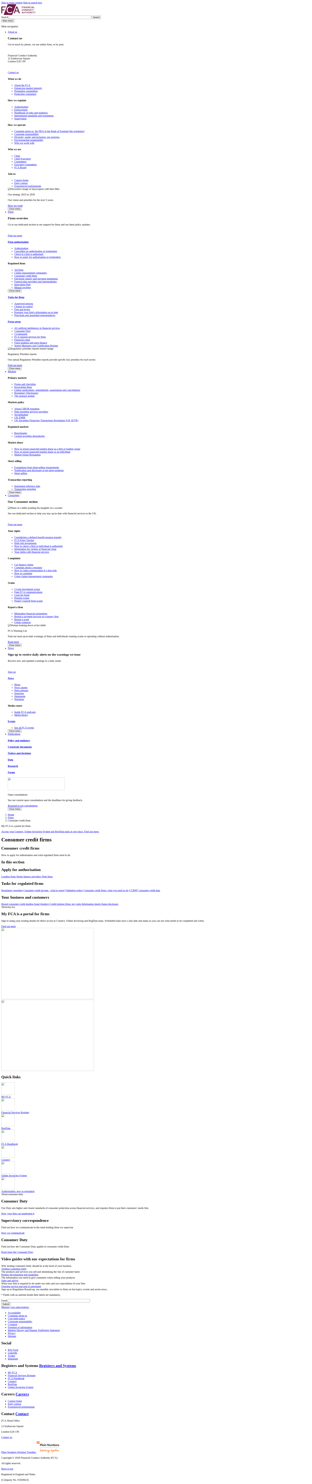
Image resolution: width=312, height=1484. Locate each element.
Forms (11, 772)
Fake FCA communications (28, 592)
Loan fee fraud (21, 595)
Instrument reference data (27, 486)
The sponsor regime (24, 396)
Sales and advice (9, 1280)
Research (13, 766)
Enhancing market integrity (28, 88)
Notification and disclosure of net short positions (39, 470)
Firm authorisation (18, 242)
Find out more (15, 235)
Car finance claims (23, 564)
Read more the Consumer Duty (17, 1252)
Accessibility (14, 1312)
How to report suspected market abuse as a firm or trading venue (47, 449)
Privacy (12, 1333)
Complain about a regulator (28, 567)
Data (10, 759)
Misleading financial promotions (30, 613)
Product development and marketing (19, 1274)
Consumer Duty (22, 331)
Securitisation (21, 414)
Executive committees (25, 164)
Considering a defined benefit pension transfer (37, 537)
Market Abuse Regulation (27, 454)
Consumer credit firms (25, 275)
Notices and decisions (19, 753)
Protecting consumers (25, 94)
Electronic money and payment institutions (36, 278)
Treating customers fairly (14, 1268)
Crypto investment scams (27, 589)
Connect (12, 1381)
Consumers (13, 495)
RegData (12, 1384)
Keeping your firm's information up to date (36, 312)
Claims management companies (30, 272)
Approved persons (23, 303)
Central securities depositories (29, 436)
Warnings (19, 699)
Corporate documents (20, 746)
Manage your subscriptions (15, 1307)
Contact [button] (22, 1414)
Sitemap (12, 1336)
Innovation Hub (22, 284)
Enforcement (20, 109)
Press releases (21, 690)
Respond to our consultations (23, 805)
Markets (12, 371)
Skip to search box (32, 2)
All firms (18, 270)
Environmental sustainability (28, 140)
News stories (20, 687)
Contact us (13, 72)
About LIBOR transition (26, 408)
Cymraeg (12, 1324)
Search (5, 17)
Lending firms (8, 876)
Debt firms (47, 876)
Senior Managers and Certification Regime (36, 345)
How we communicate (13, 1233)
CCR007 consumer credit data (144, 890)
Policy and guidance (19, 740)
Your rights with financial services (31, 552)
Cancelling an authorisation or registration (35, 251)
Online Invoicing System (20, 1387)
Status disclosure (109, 904)
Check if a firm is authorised (28, 254)
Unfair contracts (22, 622)
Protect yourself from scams (28, 601)
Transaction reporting (25, 489)
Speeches (19, 693)
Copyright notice (16, 1318)
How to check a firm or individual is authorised (38, 546)
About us (12, 32)
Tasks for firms (16, 297)
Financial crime (22, 339)
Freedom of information (20, 1327)
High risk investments (25, 543)
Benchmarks (20, 433)
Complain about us (17, 1315)
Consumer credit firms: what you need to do (105, 890)
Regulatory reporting (12, 890)
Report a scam (21, 619)
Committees (20, 161)
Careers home (21, 180)
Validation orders (74, 890)
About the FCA (22, 85)
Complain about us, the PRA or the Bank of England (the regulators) (49, 131)
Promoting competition (26, 91)
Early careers (21, 183)
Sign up (12, 672)
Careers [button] (22, 1394)
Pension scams (21, 598)
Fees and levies (22, 309)
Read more (13, 641)
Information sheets (91, 904)
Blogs (17, 684)
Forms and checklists (25, 384)
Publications (14, 734)
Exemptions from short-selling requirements (36, 467)
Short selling (20, 473)
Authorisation (21, 107)
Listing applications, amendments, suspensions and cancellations (47, 390)
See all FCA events (24, 727)
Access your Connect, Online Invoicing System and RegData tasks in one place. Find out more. (50, 831)
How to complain (23, 573)
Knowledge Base (23, 387)
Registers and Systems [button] (57, 1366)
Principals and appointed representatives (34, 315)
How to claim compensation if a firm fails (35, 570)
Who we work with (24, 143)
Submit (6, 1304)
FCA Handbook (16, 1378)
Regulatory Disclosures (26, 393)
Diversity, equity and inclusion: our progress (36, 137)
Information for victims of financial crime (35, 549)
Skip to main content (11, 2)
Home (11, 814)
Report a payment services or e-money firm (36, 616)
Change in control (23, 306)
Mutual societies (22, 287)
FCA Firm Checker (24, 540)
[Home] (18, 14)
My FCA (12, 1372)
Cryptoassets (20, 334)
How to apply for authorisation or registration (37, 257)
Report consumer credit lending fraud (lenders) (25, 904)
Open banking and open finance (30, 342)
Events (11, 721)
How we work (15, 205)
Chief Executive (22, 158)
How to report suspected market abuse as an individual (42, 451)
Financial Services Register (22, 1375)
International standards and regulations (34, 115)
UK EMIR (19, 417)
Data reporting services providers (31, 411)
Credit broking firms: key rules (66, 904)
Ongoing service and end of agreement (21, 1286)
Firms (11, 212)
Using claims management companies (33, 576)
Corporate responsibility (26, 134)
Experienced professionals (27, 186)
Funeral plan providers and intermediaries (35, 281)
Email (4, 1300)
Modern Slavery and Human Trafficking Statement (34, 1330)
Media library (21, 715)
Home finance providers (28, 876)
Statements (19, 696)
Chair (17, 155)
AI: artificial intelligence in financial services (37, 328)
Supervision (20, 118)
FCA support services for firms (30, 337)
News (11, 648)
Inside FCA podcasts (25, 712)
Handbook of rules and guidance (31, 112)
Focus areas (14, 321)
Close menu (14, 209)
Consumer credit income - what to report (44, 890)
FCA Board (20, 167)
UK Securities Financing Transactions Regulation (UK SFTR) (46, 420)
